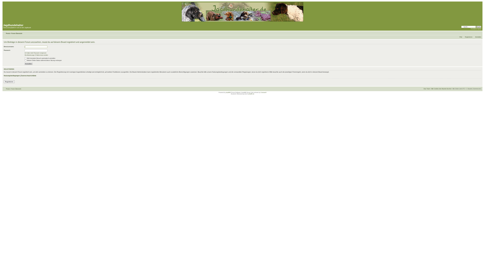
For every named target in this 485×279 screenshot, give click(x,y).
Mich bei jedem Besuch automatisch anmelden (41, 58)
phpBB (228, 92)
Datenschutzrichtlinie (28, 76)
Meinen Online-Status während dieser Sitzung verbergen (44, 60)
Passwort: (7, 50)
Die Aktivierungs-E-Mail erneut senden (36, 55)
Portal (8, 33)
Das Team (427, 88)
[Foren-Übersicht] (242, 21)
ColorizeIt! (263, 92)
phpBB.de (251, 94)
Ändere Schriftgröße (479, 33)
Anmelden (478, 37)
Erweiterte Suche (476, 28)
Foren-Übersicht (16, 33)
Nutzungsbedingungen (12, 76)
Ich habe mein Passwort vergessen (35, 53)
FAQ (460, 37)
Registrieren (468, 37)
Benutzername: (9, 46)
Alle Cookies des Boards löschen (441, 88)
